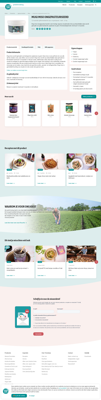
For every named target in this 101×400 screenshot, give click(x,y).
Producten (12, 13)
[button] (88, 96)
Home (6, 13)
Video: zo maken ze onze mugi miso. (17, 70)
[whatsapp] (50, 29)
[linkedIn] (47, 29)
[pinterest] (45, 29)
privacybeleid (63, 388)
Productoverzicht (12, 47)
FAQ (39, 47)
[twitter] (40, 29)
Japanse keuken (21, 13)
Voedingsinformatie (27, 47)
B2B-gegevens (49, 47)
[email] (42, 29)
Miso (29, 13)
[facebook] (37, 29)
